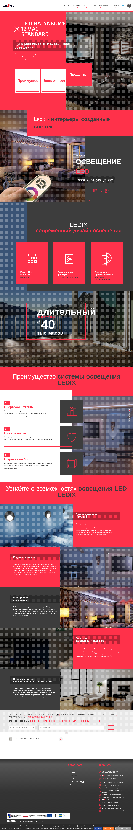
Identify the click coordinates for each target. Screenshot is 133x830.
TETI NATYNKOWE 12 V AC (17, 717)
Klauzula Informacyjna (122, 828)
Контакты (115, 5)
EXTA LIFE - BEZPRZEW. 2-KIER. (113, 797)
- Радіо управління (110, 805)
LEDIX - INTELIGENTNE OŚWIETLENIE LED (39, 715)
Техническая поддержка (100, 5)
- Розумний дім (110, 785)
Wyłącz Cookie (108, 828)
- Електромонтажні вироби (113, 811)
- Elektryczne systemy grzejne (112, 791)
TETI (98, 715)
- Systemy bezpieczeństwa (113, 782)
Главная (67, 5)
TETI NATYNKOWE (109, 715)
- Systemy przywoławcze (112, 800)
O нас (86, 5)
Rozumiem (98, 828)
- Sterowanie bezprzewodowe (110, 779)
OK (111, 727)
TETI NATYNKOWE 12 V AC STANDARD (40, 717)
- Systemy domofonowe (112, 794)
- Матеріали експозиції (111, 808)
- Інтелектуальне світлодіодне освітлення (75, 715)
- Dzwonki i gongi (110, 802)
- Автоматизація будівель (112, 775)
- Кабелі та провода (110, 788)
